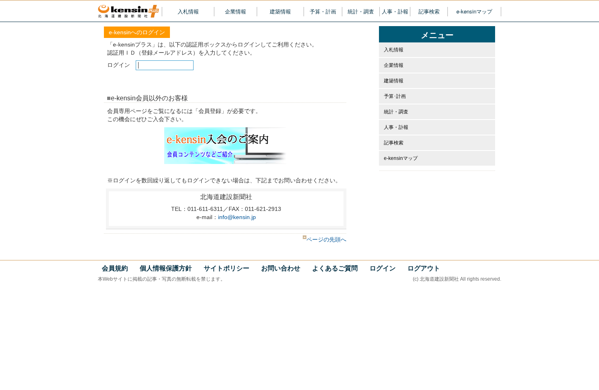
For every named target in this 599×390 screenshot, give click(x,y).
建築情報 (280, 11)
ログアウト (423, 268)
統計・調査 (361, 11)
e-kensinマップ (474, 11)
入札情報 (188, 11)
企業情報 (235, 11)
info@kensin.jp (237, 217)
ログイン (383, 268)
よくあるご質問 (335, 268)
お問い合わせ (280, 268)
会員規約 (115, 268)
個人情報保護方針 (166, 268)
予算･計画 (395, 96)
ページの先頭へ (326, 239)
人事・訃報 (395, 11)
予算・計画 (323, 11)
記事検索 (429, 11)
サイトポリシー (226, 268)
